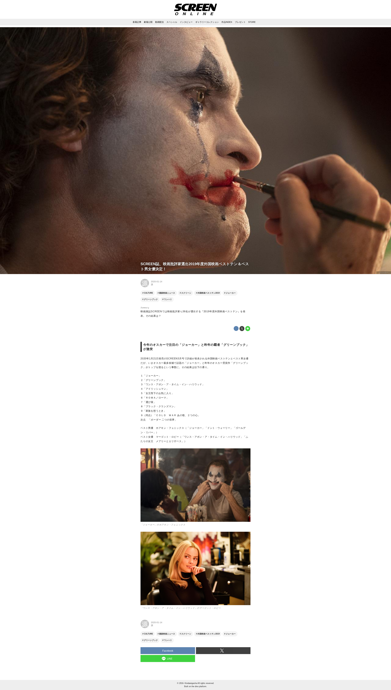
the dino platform (199, 686)
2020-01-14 (156, 281)
